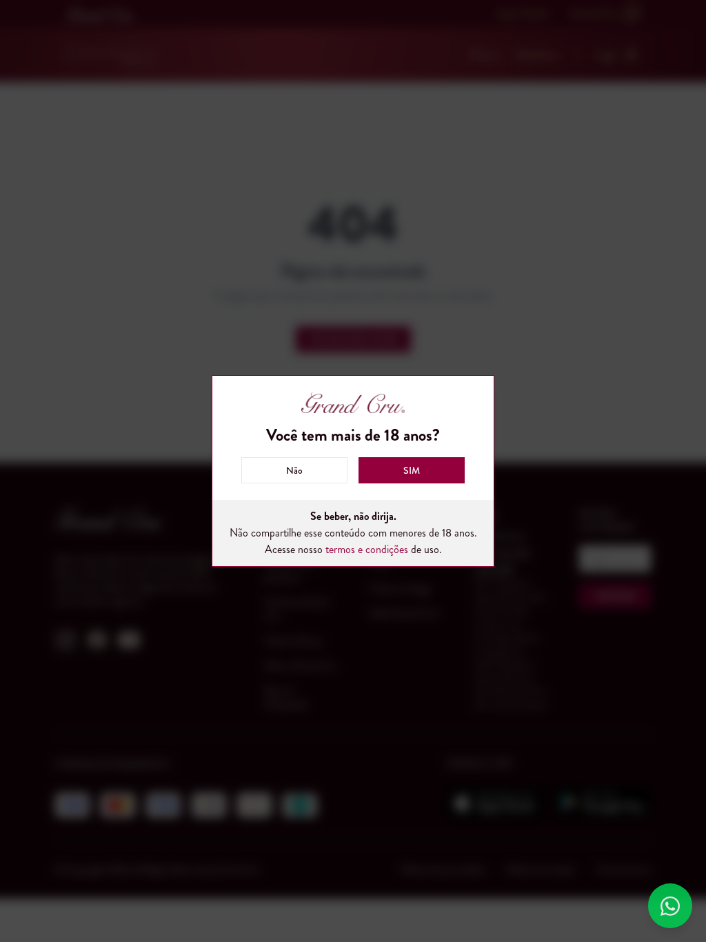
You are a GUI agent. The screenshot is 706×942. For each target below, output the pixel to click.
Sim (411, 470)
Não (294, 470)
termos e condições (366, 549)
